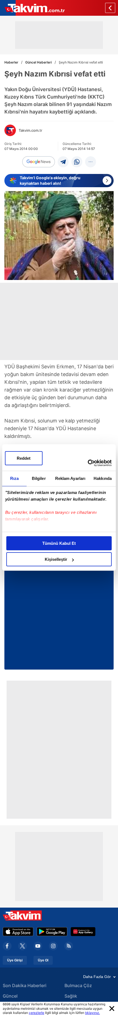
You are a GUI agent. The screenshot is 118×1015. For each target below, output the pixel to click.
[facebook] (7, 946)
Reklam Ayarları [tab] (70, 478)
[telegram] (63, 161)
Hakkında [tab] (103, 478)
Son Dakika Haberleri (24, 985)
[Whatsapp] (76, 161)
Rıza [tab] (14, 478)
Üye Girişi (15, 960)
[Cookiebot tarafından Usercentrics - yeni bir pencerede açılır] (88, 463)
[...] (90, 161)
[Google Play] (52, 931)
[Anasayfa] (110, 8)
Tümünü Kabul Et (59, 543)
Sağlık (70, 996)
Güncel (10, 996)
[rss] (68, 946)
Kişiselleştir (56, 559)
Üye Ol (43, 960)
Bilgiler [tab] (39, 478)
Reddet (23, 458)
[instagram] (53, 946)
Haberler (11, 62)
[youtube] (37, 946)
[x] (22, 946)
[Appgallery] (83, 931)
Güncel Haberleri (38, 62)
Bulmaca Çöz (78, 985)
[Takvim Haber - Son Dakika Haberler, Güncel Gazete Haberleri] (32, 8)
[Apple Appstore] (18, 931)
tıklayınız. (92, 1013)
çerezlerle (36, 1013)
